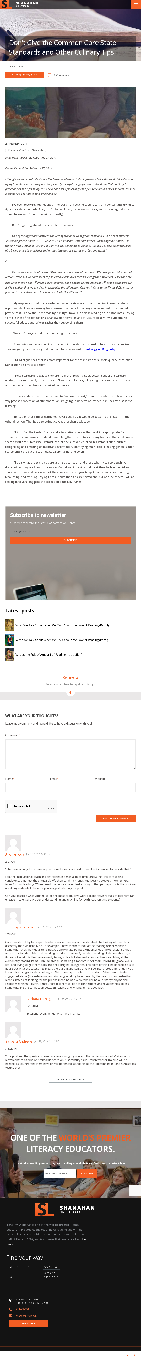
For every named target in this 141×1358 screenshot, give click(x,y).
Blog (9, 1276)
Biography (12, 1266)
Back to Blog (17, 66)
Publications (32, 1276)
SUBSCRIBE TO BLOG (24, 75)
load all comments (70, 1079)
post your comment (116, 818)
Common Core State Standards (25, 150)
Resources (31, 1266)
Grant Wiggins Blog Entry (99, 349)
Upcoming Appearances (50, 1274)
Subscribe (28, 1323)
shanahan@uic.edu (26, 1315)
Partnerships (50, 1266)
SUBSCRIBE (70, 540)
